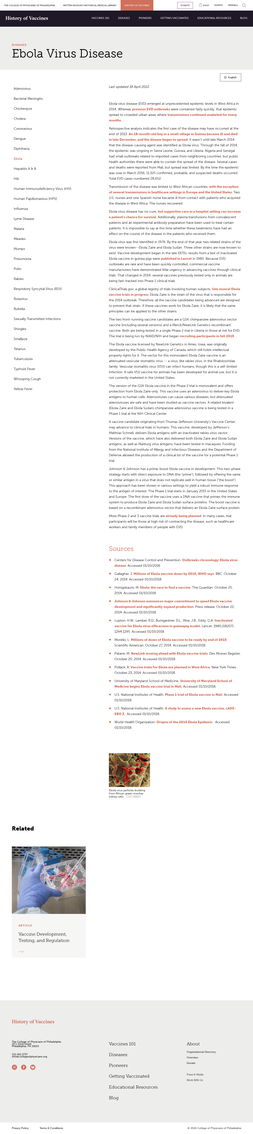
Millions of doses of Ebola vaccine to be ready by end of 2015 (179, 640)
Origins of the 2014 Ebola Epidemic (185, 722)
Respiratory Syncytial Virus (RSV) (38, 289)
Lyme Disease (24, 219)
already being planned (183, 516)
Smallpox (20, 339)
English (232, 78)
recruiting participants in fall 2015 (207, 336)
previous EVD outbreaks (151, 109)
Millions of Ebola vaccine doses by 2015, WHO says (174, 574)
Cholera (20, 119)
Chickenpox (23, 109)
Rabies (19, 279)
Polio (17, 269)
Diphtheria (21, 149)
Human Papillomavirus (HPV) (35, 199)
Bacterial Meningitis (28, 99)
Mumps (19, 249)
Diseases (19, 45)
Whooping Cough (27, 379)
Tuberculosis (23, 359)
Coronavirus (23, 129)
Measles (20, 239)
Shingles (20, 329)
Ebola (18, 159)
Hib (16, 179)
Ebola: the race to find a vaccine (165, 587)
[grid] (175, 778)
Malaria (19, 229)
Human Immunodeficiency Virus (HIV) (42, 189)
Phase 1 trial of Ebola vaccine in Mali (193, 695)
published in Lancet (176, 259)
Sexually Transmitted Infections (37, 319)
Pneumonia (22, 259)
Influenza (21, 209)
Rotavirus (21, 299)
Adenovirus (22, 89)
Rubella (19, 309)
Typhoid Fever (24, 369)
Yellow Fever (23, 389)
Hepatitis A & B (25, 169)
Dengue (20, 139)
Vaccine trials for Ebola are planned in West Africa (170, 667)
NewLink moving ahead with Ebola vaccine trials (169, 653)
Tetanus (20, 349)
